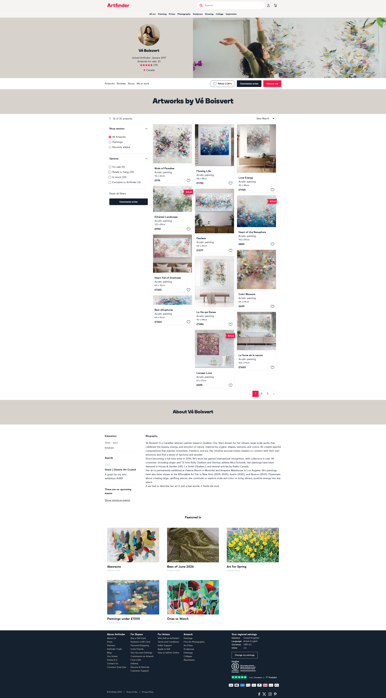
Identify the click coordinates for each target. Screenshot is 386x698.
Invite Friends (137, 649)
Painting (162, 14)
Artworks (110, 83)
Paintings (117, 142)
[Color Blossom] (256, 279)
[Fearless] (214, 221)
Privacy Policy (147, 692)
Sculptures (189, 649)
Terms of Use (131, 692)
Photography (183, 14)
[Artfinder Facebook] (259, 694)
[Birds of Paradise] (172, 153)
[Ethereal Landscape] (172, 209)
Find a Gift (136, 660)
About (131, 83)
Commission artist (249, 83)
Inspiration (231, 14)
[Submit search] (201, 5)
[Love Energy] (256, 158)
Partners (111, 645)
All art (152, 14)
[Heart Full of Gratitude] (172, 263)
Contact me (272, 83)
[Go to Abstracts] (133, 549)
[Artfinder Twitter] (264, 694)
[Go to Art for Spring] (252, 549)
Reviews (121, 83)
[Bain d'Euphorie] (172, 310)
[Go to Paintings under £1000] (133, 602)
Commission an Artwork (142, 656)
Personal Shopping (140, 645)
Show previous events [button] (117, 500)
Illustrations (189, 660)
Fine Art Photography (194, 642)
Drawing (209, 14)
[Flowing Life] (214, 155)
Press (109, 642)
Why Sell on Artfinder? (168, 638)
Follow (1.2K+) (225, 83)
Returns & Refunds (140, 667)
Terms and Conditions (168, 642)
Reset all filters (117, 193)
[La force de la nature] (256, 341)
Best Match (263, 118)
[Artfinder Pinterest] (275, 694)
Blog (109, 652)
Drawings (188, 652)
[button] (128, 129)
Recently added (121, 147)
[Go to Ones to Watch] (193, 602)
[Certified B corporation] (244, 666)
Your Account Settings (141, 652)
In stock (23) (119, 177)
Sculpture (198, 14)
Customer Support (140, 671)
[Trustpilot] (254, 676)
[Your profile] (268, 5)
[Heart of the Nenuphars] (256, 221)
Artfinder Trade (114, 649)
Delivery (134, 663)
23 (159, 61)
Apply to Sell (164, 649)
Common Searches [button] (116, 667)
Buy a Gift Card (138, 638)
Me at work (143, 83)
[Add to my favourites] (188, 180)
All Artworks (119, 136)
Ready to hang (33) (123, 172)
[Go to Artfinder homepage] (118, 5)
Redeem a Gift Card (140, 642)
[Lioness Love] (214, 359)
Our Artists (112, 656)
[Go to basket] (275, 5)
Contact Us (112, 663)
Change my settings (245, 655)
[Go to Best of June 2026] (193, 549)
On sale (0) (118, 166)
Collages (188, 656)
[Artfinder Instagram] (270, 694)
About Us (111, 638)
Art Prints (188, 645)
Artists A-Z (112, 660)
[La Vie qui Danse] (214, 291)
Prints (172, 14)
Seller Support (165, 645)
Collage (219, 14)
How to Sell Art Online (168, 652)
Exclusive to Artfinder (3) (126, 182)
